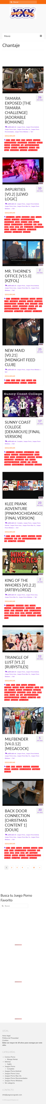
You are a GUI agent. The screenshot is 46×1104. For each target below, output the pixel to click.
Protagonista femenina (32, 145)
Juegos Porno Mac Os (23, 129)
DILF (34, 380)
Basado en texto (29, 452)
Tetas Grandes (31, 229)
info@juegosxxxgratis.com (12, 1095)
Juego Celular (27, 690)
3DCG (8, 140)
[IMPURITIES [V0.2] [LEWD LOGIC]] (23, 171)
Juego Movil (37, 690)
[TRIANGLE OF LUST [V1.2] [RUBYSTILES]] (23, 639)
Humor (26, 610)
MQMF (6, 227)
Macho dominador (17, 224)
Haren (30, 222)
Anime (13, 140)
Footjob (17, 222)
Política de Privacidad (10, 1038)
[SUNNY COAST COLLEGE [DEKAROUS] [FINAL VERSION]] (23, 404)
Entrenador (14, 769)
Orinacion (32, 459)
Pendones (28, 613)
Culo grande (16, 219)
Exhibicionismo (22, 142)
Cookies (5, 1040)
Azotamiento (26, 217)
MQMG (11, 227)
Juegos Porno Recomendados (16, 1078)
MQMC (40, 224)
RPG (29, 462)
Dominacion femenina (28, 219)
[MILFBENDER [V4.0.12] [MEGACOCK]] (23, 720)
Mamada (15, 306)
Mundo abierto (19, 459)
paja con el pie (28, 227)
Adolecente (19, 452)
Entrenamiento (30, 608)
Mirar (35, 224)
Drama (40, 848)
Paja (22, 145)
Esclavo (12, 457)
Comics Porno (10, 1057)
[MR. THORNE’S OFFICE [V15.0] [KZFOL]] (23, 252)
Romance (23, 462)
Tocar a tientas (33, 150)
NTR (17, 695)
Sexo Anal (14, 147)
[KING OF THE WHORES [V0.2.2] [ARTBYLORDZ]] (23, 562)
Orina (26, 459)
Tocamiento (23, 150)
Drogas (36, 687)
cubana (22, 687)
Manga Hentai (12, 1059)
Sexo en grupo (23, 147)
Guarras (6, 610)
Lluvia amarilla (9, 459)
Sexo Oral (32, 147)
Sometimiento (14, 150)
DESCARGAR (10, 136)
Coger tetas (31, 685)
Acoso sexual (10, 217)
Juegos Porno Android (32, 127)
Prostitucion (37, 613)
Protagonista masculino (11, 309)
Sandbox (7, 147)
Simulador (7, 464)
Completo (20, 441)
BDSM (23, 140)
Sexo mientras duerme (33, 855)
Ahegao (18, 217)
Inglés (9, 1064)
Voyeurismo (26, 232)
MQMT (17, 227)
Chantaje (29, 140)
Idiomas (8, 1062)
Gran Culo (24, 222)
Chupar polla (14, 301)
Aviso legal (6, 1036)
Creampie (7, 219)
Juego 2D (39, 457)
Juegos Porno (21, 127)
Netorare (31, 306)
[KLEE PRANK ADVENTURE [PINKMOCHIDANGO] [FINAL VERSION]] (23, 485)
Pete (40, 306)
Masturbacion (15, 145)
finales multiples (21, 457)
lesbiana (39, 536)
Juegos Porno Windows (21, 131)
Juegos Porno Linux (10, 129)
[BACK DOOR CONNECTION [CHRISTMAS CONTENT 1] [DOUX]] (23, 792)
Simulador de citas (18, 464)
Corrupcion (36, 140)
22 (34, 867)
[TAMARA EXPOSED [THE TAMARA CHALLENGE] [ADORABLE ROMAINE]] (23, 80)
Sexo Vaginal (21, 229)
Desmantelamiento (10, 142)
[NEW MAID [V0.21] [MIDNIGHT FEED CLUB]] (23, 332)
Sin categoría (10, 1083)
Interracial (19, 690)
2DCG (8, 299)
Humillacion (32, 142)
